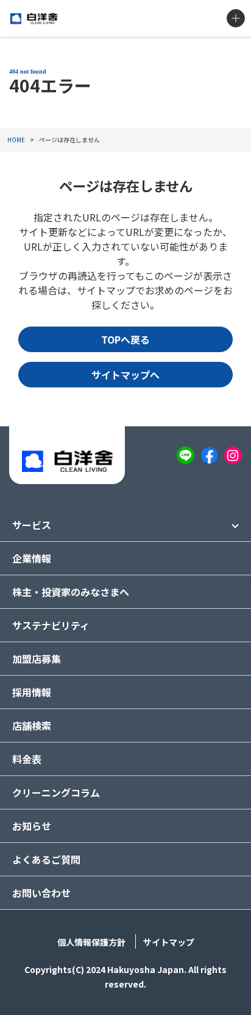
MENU (236, 18)
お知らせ (31, 826)
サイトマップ (168, 942)
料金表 (26, 759)
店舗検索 (31, 725)
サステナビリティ (51, 625)
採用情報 (31, 692)
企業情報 (31, 558)
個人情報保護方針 (91, 942)
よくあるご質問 (46, 859)
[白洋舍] (33, 19)
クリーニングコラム (56, 792)
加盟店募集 (36, 658)
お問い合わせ (41, 892)
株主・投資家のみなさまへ (70, 591)
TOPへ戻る (125, 339)
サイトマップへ (125, 374)
